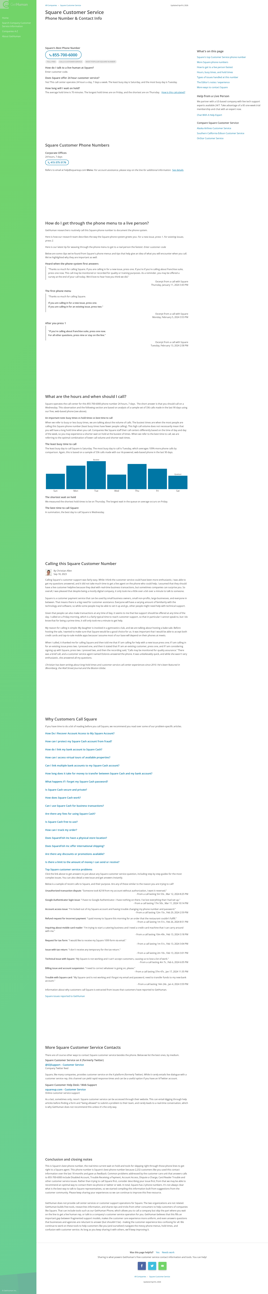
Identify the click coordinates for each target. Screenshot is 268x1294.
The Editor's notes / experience (213, 82)
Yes (158, 1252)
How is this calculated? (173, 92)
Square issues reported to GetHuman (65, 996)
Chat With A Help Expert (209, 115)
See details (178, 170)
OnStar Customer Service (210, 138)
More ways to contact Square (212, 87)
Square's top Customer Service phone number (221, 57)
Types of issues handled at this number (217, 77)
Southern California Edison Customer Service (220, 133)
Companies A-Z (10, 31)
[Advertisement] (116, 118)
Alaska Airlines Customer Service (214, 128)
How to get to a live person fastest (215, 67)
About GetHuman (11, 36)
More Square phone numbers (212, 62)
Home (5, 17)
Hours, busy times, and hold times (215, 72)
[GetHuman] (14, 4)
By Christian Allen (63, 570)
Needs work (168, 1252)
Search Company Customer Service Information (16, 24)
